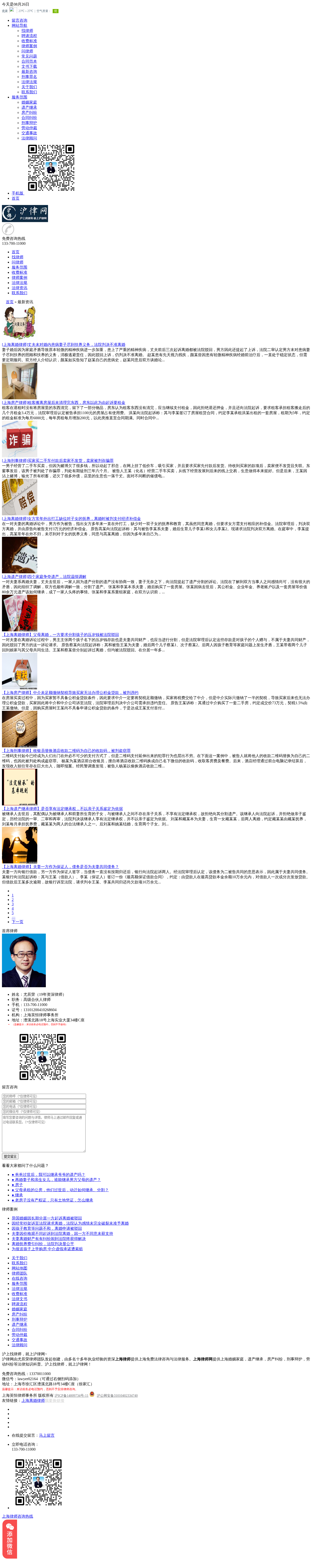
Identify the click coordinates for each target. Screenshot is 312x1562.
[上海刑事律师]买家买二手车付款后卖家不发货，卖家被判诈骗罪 (58, 461)
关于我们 (29, 87)
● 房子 (17, 1185)
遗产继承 (29, 107)
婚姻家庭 (29, 102)
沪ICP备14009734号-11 (71, 1395)
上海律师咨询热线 (17, 1516)
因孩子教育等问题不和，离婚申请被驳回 (47, 1228)
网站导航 (19, 25)
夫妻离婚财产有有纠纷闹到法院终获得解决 (49, 1239)
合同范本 (29, 61)
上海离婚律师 (33, 1400)
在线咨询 (19, 1278)
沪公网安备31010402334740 (117, 1395)
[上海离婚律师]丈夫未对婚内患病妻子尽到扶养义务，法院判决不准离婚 (63, 344)
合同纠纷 (29, 118)
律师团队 (19, 1273)
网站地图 (19, 1268)
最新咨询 (29, 71)
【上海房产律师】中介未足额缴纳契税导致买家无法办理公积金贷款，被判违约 (70, 693)
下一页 (17, 922)
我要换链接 (54, 1400)
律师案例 (29, 46)
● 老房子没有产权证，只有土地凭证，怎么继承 (52, 1200)
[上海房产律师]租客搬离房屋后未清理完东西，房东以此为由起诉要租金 (63, 402)
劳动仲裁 (29, 128)
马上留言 (47, 1435)
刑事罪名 (29, 77)
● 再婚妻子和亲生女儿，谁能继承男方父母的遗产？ (56, 1180)
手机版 (17, 193)
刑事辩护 (29, 123)
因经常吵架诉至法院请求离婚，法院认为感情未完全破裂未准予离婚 (70, 1223)
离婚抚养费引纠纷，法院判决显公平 (43, 1244)
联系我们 (29, 92)
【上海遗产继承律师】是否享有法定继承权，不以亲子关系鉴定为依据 (62, 809)
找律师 (27, 31)
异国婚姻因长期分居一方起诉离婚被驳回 (47, 1218)
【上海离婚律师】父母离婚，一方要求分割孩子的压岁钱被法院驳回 (60, 635)
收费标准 (29, 41)
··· (13, 917)
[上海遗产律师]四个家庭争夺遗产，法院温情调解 (44, 577)
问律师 (27, 51)
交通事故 (29, 133)
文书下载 (29, 66)
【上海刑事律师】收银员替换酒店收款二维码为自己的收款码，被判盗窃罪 (66, 751)
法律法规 (29, 82)
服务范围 (19, 97)
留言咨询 (19, 20)
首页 (16, 198)
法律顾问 (29, 138)
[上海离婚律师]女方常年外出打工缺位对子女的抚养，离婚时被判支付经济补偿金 (71, 519)
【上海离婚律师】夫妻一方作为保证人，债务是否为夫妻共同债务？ (60, 867)
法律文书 (19, 1299)
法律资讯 (19, 288)
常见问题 (29, 56)
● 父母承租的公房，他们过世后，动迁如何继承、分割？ (60, 1190)
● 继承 (17, 1195)
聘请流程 (29, 36)
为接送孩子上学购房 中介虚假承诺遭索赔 (47, 1249)
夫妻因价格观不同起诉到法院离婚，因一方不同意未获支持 (62, 1233)
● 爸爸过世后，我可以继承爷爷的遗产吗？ (48, 1174)
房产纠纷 (29, 112)
